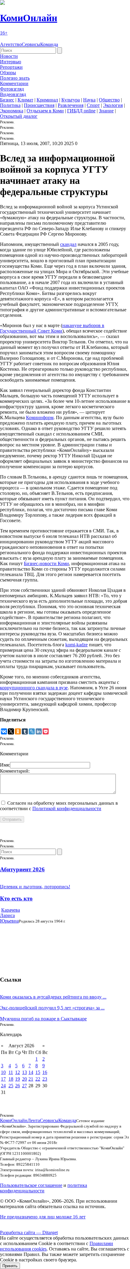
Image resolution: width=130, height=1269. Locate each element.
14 (30, 1072)
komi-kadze (76, 644)
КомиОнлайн (28, 17)
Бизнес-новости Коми (46, 563)
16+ (4, 32)
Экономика (11, 110)
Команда (49, 44)
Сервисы (31, 44)
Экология (113, 105)
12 (17, 1072)
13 (24, 1072)
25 (10, 1085)
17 (3, 1079)
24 (3, 1085)
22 (37, 1079)
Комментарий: (15, 771)
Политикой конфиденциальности (66, 808)
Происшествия (39, 105)
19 (17, 1079)
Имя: (5, 764)
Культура (70, 99)
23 (44, 1079)
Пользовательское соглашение (31, 1185)
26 (17, 1085)
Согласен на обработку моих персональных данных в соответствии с (59, 805)
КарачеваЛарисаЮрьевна (10, 915)
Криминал (47, 99)
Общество (109, 99)
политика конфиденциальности (43, 1188)
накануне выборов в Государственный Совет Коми (52, 328)
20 (24, 1079)
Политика (10, 105)
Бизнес (7, 99)
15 (37, 1072)
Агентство (11, 44)
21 (30, 1079)
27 (24, 1085)
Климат (25, 99)
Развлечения (70, 105)
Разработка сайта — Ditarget (29, 1232)
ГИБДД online (81, 110)
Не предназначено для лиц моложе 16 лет (43, 1216)
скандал (68, 244)
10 (3, 1072)
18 (10, 1079)
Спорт (93, 105)
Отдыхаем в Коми (45, 110)
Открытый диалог (18, 116)
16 (44, 1072)
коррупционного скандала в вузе (34, 687)
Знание (106, 110)
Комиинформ (40, 417)
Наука (89, 99)
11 (10, 1072)
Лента (34, 1120)
